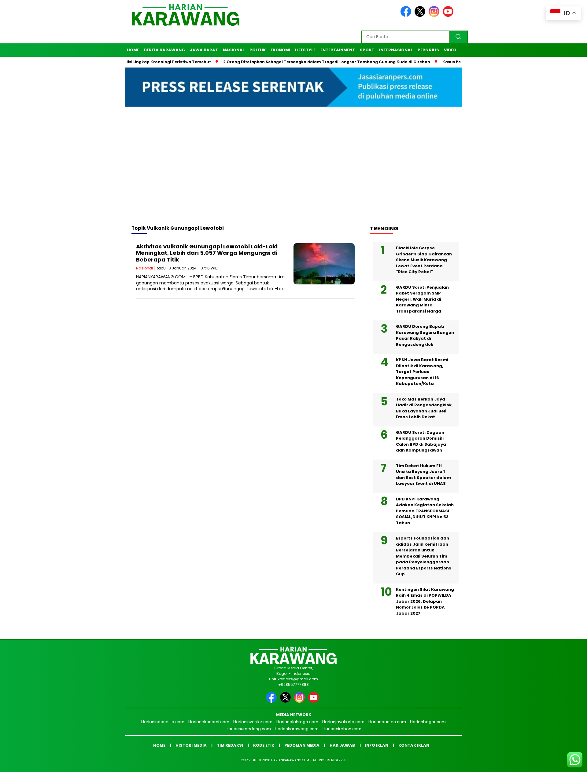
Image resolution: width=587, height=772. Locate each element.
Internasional (396, 50)
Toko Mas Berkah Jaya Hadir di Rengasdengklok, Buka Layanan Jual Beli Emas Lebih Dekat (424, 408)
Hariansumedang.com (248, 729)
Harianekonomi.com (208, 722)
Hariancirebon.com (342, 729)
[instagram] (435, 15)
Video (450, 50)
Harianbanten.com (387, 722)
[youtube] (449, 15)
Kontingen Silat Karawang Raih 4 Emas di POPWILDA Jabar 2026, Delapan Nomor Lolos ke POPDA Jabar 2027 (425, 601)
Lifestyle (305, 50)
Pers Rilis (428, 50)
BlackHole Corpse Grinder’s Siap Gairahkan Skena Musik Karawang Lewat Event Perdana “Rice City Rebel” (424, 260)
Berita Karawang (164, 50)
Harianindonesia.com (162, 722)
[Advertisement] (293, 171)
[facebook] (407, 15)
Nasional (234, 50)
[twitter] (421, 15)
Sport (367, 50)
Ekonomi (280, 50)
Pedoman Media (301, 745)
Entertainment (337, 50)
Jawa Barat (204, 50)
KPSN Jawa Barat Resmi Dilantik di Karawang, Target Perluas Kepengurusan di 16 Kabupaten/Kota (422, 371)
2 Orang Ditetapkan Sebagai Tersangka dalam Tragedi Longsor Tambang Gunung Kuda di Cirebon (304, 61)
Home (133, 50)
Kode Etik (263, 745)
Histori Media (191, 745)
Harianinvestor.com (252, 722)
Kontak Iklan (413, 745)
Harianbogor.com (428, 722)
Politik (257, 50)
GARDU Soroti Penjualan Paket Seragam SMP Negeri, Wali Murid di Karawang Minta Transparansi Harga (422, 299)
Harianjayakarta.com (343, 722)
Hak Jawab (342, 745)
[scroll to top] (564, 762)
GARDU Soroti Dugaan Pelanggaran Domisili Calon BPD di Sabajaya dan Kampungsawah (421, 441)
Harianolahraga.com (297, 722)
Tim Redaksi (230, 745)
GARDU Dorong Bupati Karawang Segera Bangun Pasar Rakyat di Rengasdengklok (425, 335)
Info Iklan (376, 745)
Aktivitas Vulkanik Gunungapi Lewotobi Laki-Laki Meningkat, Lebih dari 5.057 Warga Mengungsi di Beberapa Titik (207, 253)
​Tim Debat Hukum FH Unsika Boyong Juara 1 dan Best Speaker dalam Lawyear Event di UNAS (423, 475)
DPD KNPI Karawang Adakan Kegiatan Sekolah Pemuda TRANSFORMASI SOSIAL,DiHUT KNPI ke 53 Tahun (425, 511)
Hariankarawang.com (297, 729)
